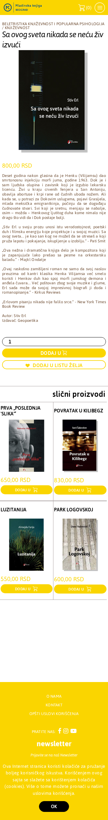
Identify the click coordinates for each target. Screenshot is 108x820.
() (85, 7)
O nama (54, 696)
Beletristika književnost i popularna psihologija (53, 24)
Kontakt (54, 705)
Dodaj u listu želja (58, 365)
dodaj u (23, 490)
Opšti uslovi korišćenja (54, 713)
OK (54, 806)
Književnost (17, 27)
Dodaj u (50, 353)
